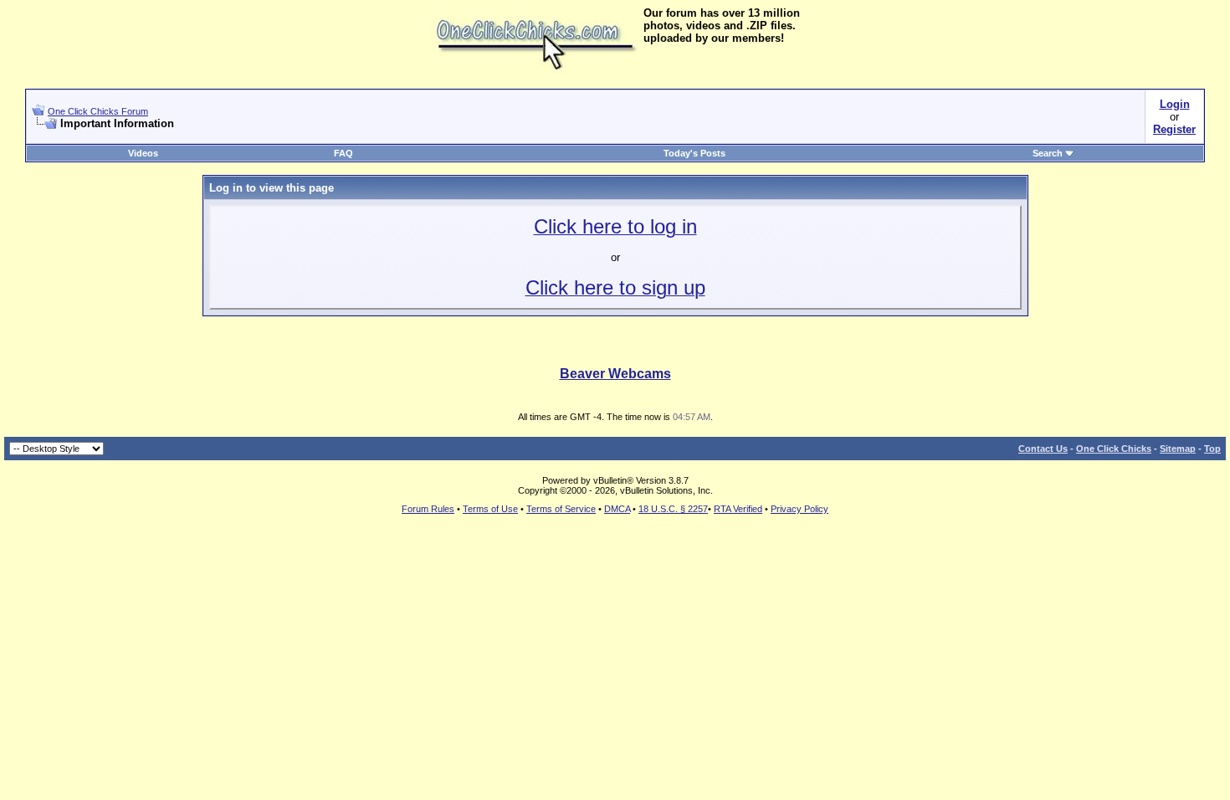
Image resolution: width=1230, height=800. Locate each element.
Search (1048, 153)
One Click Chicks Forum (98, 111)
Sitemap (1178, 449)
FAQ (343, 153)
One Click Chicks (1113, 449)
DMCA (617, 509)
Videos (143, 153)
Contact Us (1043, 449)
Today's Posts (694, 153)
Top (1212, 449)
